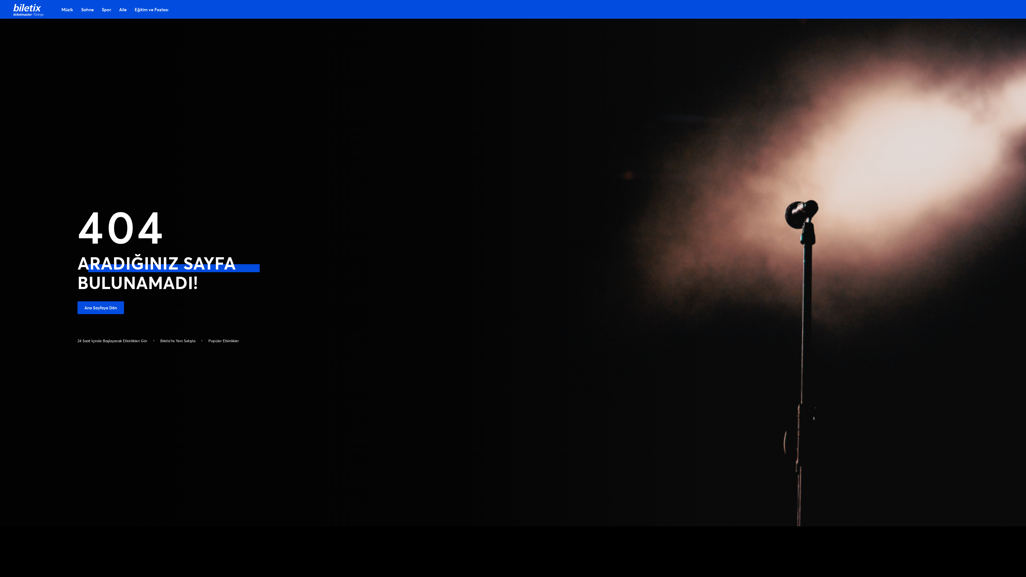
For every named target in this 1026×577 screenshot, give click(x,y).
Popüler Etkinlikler (223, 340)
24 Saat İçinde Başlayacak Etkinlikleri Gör (112, 340)
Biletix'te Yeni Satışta (177, 340)
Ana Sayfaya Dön (100, 307)
